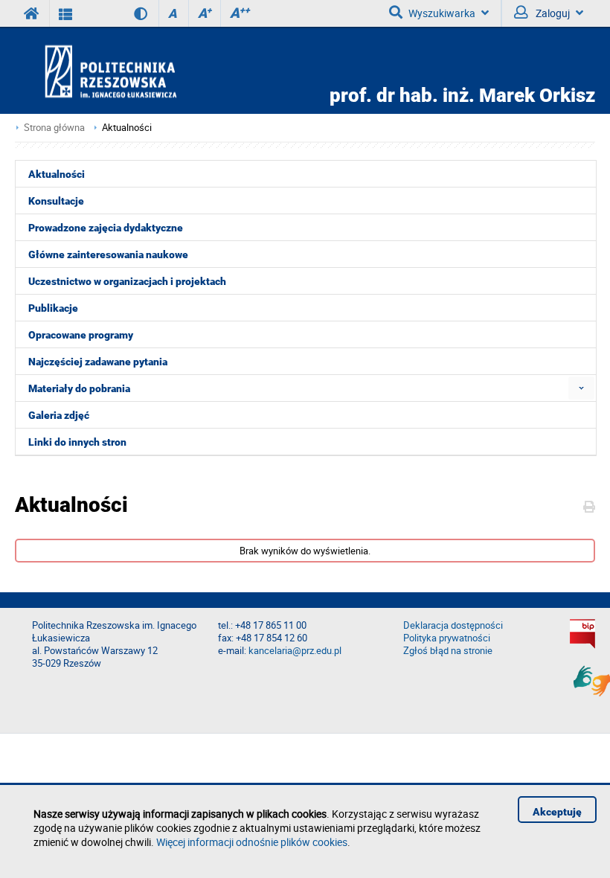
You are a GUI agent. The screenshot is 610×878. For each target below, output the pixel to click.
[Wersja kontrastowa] (129, 13)
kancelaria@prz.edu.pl (294, 650)
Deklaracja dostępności (453, 625)
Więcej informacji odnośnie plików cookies (251, 842)
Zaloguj (551, 13)
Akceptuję (557, 812)
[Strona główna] (153, 71)
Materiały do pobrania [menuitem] (79, 388)
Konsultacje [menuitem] (56, 201)
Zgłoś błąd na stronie (447, 650)
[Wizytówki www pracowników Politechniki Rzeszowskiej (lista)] (66, 13)
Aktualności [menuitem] (56, 174)
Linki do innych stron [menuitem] (77, 442)
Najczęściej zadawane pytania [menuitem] (97, 362)
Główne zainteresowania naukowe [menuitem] (108, 254)
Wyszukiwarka (441, 13)
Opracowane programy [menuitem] (80, 335)
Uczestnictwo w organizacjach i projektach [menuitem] (127, 281)
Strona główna (54, 127)
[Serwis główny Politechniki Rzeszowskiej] (32, 13)
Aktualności (127, 127)
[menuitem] (581, 388)
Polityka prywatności (446, 638)
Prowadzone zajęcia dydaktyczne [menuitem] (105, 228)
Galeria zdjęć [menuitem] (58, 415)
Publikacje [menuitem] (53, 308)
